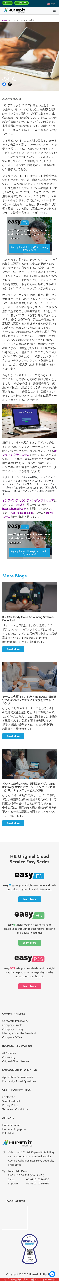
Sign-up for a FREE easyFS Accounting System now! (29, 248)
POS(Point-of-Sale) (21, 512)
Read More (13, 649)
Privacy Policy (10, 1105)
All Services (9, 1053)
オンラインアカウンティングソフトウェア (28, 500)
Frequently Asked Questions (19, 1081)
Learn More (29, 899)
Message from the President (19, 1033)
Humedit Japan (11, 1125)
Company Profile (12, 1025)
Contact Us (8, 1097)
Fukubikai (8, 1133)
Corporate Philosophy (15, 1021)
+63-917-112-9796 (37, 1183)
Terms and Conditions (15, 1109)
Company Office (12, 1037)
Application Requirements (17, 1077)
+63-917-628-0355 (37, 1179)
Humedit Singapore (14, 1129)
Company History (12, 1029)
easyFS (20, 504)
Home (4, 20)
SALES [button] (8, 3)
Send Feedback (11, 1101)
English (53, 3)
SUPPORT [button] (22, 3)
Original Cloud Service (15, 1061)
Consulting (8, 1057)
